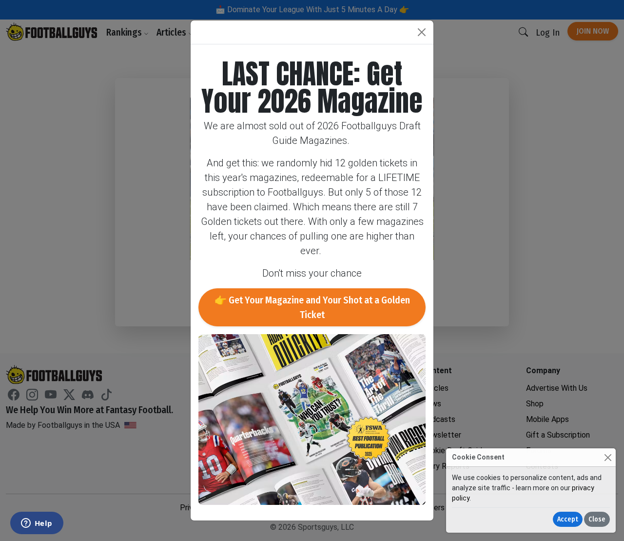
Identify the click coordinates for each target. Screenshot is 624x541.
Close (596, 519)
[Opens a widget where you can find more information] (36, 524)
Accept (567, 519)
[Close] (608, 457)
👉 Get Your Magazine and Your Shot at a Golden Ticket (312, 307)
